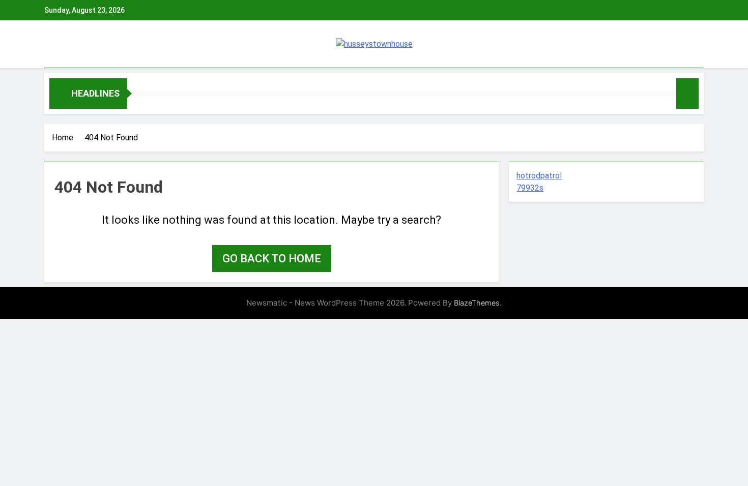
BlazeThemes (477, 302)
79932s (529, 188)
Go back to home (271, 258)
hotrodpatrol (539, 175)
